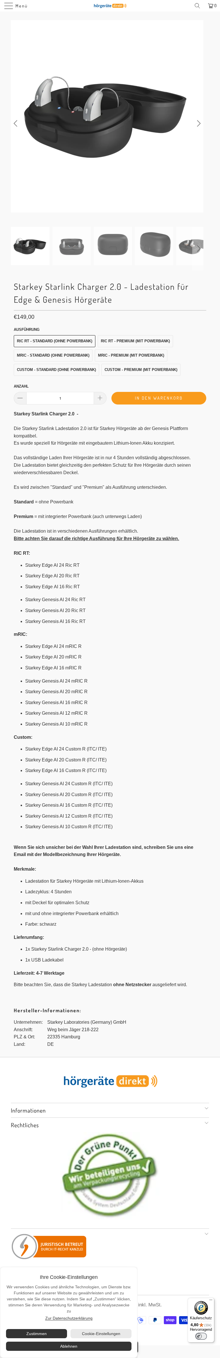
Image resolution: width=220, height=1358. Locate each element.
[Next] (198, 123)
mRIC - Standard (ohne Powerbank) (53, 355)
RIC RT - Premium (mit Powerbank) (135, 341)
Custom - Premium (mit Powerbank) (141, 370)
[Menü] (210, 1301)
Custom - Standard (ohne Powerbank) (56, 370)
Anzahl (21, 386)
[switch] (201, 1336)
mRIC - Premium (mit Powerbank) (131, 355)
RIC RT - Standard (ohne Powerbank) (54, 341)
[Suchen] (199, 5)
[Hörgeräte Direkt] (110, 5)
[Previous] (16, 123)
